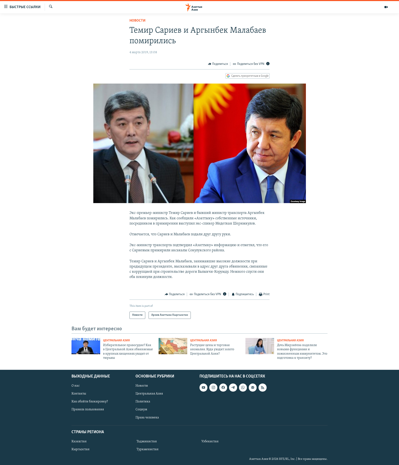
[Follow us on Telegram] (233, 387)
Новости (137, 21)
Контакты (78, 393)
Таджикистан (147, 441)
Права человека (147, 417)
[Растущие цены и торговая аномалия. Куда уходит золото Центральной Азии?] (173, 346)
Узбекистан (210, 441)
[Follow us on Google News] (253, 387)
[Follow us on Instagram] (213, 387)
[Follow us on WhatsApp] (243, 387)
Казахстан (79, 441)
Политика (142, 401)
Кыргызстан (80, 449)
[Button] (218, 64)
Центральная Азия (116, 340)
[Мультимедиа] (386, 7)
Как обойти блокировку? (89, 401)
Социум (141, 409)
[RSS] (262, 387)
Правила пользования (87, 409)
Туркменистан (148, 449)
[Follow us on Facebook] (223, 387)
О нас (75, 385)
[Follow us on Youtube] (203, 387)
